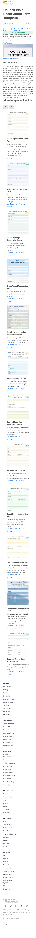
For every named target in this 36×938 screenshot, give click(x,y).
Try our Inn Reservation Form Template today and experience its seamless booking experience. (18, 476)
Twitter (11, 906)
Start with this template (11, 97)
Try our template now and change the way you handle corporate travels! (18, 667)
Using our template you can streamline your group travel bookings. (16, 294)
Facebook (5, 906)
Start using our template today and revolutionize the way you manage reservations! (17, 384)
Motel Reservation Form (17, 378)
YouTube (22, 906)
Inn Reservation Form (16, 470)
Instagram (27, 906)
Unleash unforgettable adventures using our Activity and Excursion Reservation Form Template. (18, 340)
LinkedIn (16, 906)
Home (4, 30)
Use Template (7, 43)
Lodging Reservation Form (18, 562)
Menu (32, 3)
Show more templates (10, 59)
